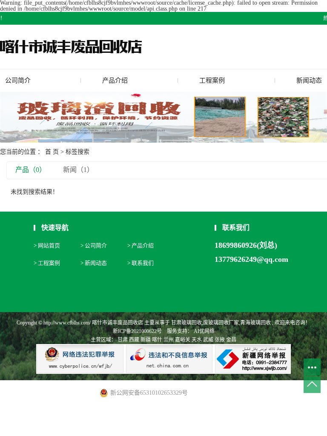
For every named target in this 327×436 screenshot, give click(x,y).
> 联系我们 (140, 263)
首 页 (52, 152)
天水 (197, 340)
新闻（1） (78, 169)
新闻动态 (309, 80)
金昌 (231, 340)
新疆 (146, 340)
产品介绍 (115, 80)
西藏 (134, 340)
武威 (208, 340)
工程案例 (212, 80)
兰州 (169, 340)
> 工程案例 (47, 263)
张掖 (220, 340)
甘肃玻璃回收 (186, 323)
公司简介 (18, 80)
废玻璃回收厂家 (221, 323)
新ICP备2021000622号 (137, 331)
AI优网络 (203, 331)
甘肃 (123, 340)
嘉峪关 (182, 340)
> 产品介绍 (140, 245)
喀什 (157, 340)
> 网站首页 (47, 245)
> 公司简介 (93, 245)
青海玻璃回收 (255, 323)
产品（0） (30, 169)
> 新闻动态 (93, 263)
